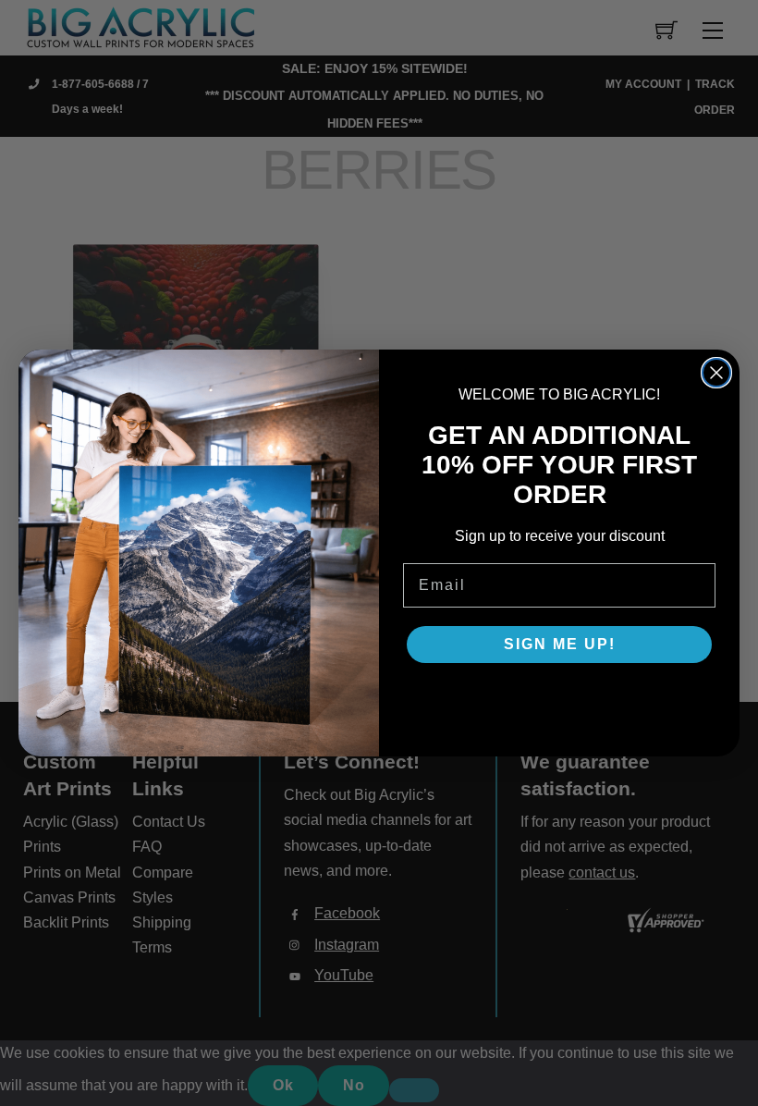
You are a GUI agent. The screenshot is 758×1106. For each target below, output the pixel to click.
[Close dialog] (716, 373)
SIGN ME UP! (560, 644)
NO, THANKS (560, 700)
